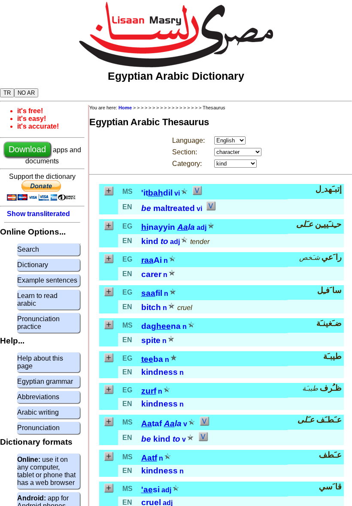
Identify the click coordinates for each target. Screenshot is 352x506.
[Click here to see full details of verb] (197, 193)
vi (177, 193)
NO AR (26, 93)
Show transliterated (38, 213)
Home (125, 107)
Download (27, 149)
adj (201, 227)
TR (7, 93)
